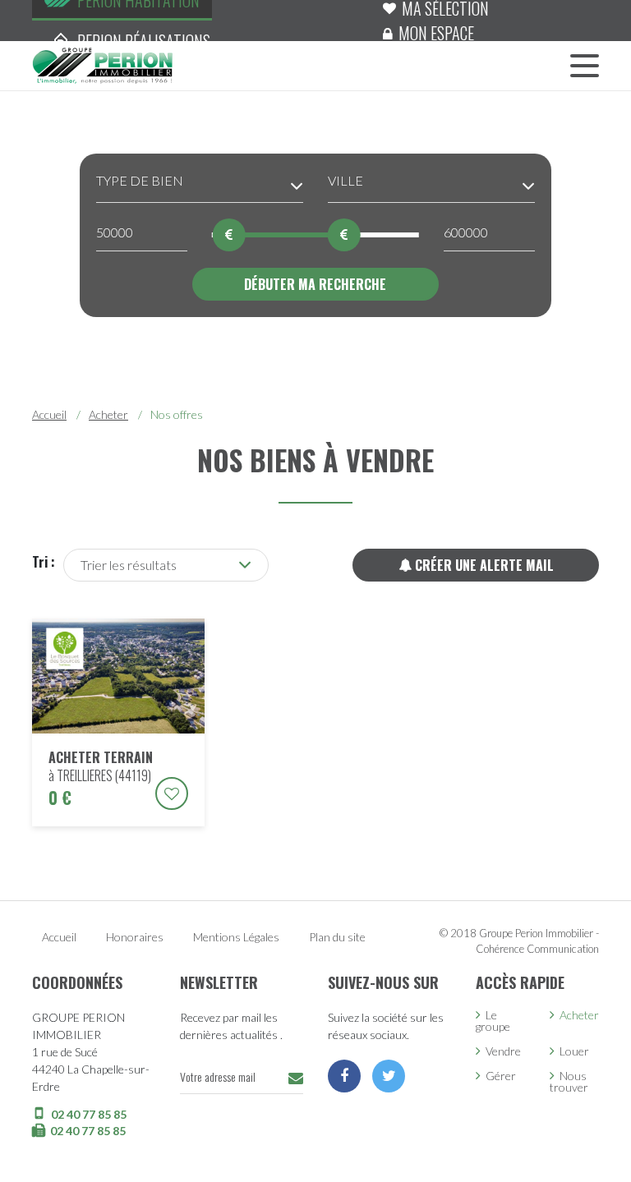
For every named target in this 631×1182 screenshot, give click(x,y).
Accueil (49, 414)
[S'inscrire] (295, 1078)
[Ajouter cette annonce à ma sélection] (171, 793)
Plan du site (337, 937)
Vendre (503, 1051)
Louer (574, 1051)
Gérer (501, 1076)
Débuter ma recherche (315, 284)
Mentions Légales (236, 937)
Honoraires (135, 937)
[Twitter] (388, 1076)
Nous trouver (569, 1081)
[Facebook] (344, 1076)
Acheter (108, 414)
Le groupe (493, 1021)
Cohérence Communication (537, 948)
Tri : (43, 562)
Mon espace (436, 33)
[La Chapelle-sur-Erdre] (102, 64)
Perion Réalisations (143, 41)
